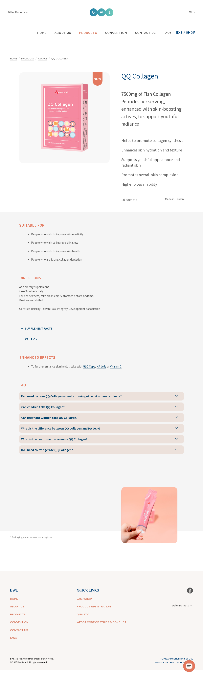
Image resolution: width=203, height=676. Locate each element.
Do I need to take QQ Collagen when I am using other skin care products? (71, 396)
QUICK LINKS (88, 590)
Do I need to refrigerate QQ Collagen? (47, 450)
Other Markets (16, 12)
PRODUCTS (88, 33)
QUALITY (83, 614)
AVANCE (42, 58)
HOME (42, 33)
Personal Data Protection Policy (174, 662)
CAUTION (31, 339)
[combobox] (193, 12)
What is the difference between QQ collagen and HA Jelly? (60, 428)
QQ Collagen (139, 76)
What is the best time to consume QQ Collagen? (54, 439)
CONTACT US (145, 33)
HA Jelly (101, 366)
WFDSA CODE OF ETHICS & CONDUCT (101, 622)
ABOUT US (63, 33)
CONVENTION (116, 33)
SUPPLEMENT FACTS (38, 328)
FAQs (168, 33)
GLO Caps (89, 366)
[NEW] (64, 117)
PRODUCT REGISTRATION (94, 606)
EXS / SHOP (185, 33)
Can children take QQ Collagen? (43, 407)
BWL (14, 590)
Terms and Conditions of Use (176, 659)
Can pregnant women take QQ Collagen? (49, 418)
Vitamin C (116, 366)
